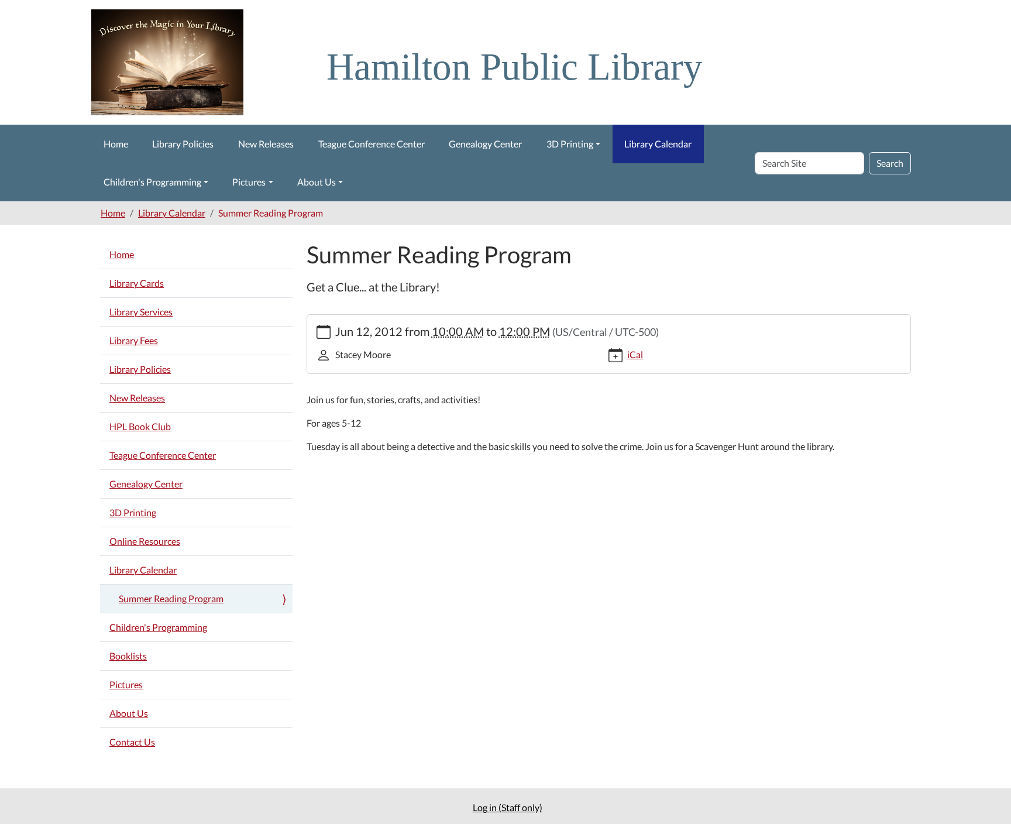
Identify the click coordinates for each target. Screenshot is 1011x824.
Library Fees (133, 340)
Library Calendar (658, 143)
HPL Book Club (140, 426)
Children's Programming (152, 181)
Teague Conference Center (371, 143)
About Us (316, 181)
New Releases (266, 143)
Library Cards (136, 283)
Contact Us (132, 741)
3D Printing (569, 143)
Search (889, 163)
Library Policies (183, 143)
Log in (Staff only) (507, 807)
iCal (635, 354)
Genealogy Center (485, 143)
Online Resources (144, 541)
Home (116, 143)
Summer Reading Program (171, 598)
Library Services (141, 311)
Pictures (249, 181)
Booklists (128, 655)
